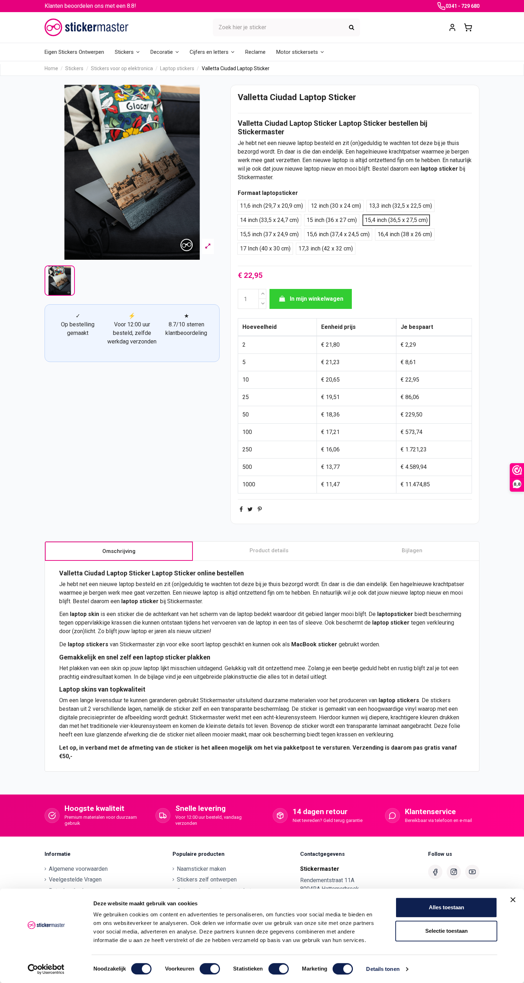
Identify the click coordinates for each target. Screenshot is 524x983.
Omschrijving (118, 551)
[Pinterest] (260, 509)
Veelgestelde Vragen (75, 879)
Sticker (325, 123)
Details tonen (382, 969)
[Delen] (241, 509)
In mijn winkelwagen (316, 298)
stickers (97, 644)
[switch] (210, 968)
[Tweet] (250, 509)
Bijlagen (412, 550)
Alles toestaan (446, 907)
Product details (269, 550)
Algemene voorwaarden (78, 868)
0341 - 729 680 (462, 6)
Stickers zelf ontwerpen (207, 879)
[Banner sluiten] (512, 899)
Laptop (300, 123)
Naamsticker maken (201, 868)
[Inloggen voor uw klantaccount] (452, 27)
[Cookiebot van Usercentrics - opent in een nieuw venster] (46, 969)
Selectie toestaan (446, 931)
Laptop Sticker (363, 123)
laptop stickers (399, 700)
